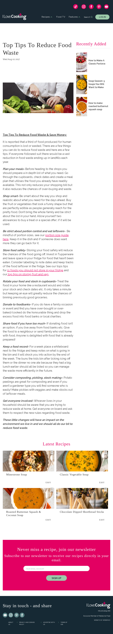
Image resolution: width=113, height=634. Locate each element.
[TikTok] (75, 7)
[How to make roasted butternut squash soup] (81, 106)
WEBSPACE (106, 620)
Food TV (60, 17)
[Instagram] (84, 7)
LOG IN (102, 17)
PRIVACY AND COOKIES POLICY (27, 623)
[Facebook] (91, 7)
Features (73, 17)
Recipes (46, 17)
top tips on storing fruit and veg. (28, 274)
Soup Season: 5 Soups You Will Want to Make (96, 84)
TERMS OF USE (63, 623)
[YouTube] (106, 7)
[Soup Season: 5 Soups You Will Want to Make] (81, 84)
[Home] (14, 17)
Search (87, 17)
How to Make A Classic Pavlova (96, 62)
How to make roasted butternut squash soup (98, 106)
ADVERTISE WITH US (49, 623)
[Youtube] (5, 615)
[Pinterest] (99, 7)
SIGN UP (56, 578)
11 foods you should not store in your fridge (35, 270)
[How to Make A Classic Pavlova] (81, 62)
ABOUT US (10, 623)
